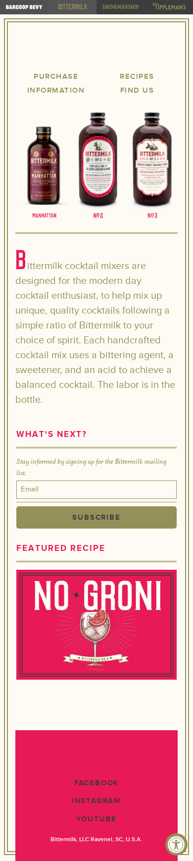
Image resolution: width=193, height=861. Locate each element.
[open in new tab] (24, 7)
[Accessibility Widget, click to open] (176, 844)
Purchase (56, 76)
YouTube (96, 819)
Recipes (137, 76)
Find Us (137, 90)
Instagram (96, 801)
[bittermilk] (72, 7)
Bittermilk (96, 48)
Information (56, 90)
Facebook (96, 783)
